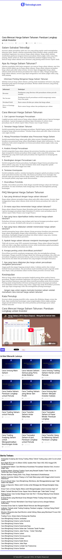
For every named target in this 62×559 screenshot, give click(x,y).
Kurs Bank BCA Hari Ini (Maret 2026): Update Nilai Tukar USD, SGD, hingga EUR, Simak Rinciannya (29, 463)
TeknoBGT (19, 557)
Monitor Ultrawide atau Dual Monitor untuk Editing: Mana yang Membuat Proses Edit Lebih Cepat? (31, 513)
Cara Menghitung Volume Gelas (12, 523)
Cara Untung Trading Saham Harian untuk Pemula (51, 372)
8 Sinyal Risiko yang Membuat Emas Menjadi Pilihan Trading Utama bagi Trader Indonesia (29, 498)
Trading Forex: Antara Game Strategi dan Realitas (18, 516)
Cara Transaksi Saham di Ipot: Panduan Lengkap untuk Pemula (29, 438)
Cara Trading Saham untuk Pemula (11, 413)
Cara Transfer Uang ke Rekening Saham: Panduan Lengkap (50, 437)
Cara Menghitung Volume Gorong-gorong (15, 536)
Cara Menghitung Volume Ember (12, 538)
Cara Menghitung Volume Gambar (13, 548)
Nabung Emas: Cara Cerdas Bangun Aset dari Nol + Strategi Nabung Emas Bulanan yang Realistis (30, 494)
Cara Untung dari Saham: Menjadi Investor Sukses (49, 393)
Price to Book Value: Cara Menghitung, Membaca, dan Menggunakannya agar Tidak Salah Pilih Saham (30, 481)
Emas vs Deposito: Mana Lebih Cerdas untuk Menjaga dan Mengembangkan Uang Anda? (29, 485)
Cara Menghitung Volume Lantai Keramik (15, 521)
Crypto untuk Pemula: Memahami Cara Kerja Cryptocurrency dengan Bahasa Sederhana (27, 502)
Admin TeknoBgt (9, 43)
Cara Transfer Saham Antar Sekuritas (28, 414)
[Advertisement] (31, 19)
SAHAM (30, 43)
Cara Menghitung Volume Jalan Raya (14, 543)
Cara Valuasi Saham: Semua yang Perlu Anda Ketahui (31, 372)
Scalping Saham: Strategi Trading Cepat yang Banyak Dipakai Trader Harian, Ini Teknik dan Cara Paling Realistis (28, 471)
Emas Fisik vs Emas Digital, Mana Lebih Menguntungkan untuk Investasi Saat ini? (29, 489)
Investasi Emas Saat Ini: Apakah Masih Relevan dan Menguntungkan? (25, 506)
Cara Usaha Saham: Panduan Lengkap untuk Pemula (10, 393)
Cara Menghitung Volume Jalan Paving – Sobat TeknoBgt (21, 531)
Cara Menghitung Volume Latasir (12, 533)
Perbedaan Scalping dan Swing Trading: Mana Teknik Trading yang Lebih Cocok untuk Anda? (31, 459)
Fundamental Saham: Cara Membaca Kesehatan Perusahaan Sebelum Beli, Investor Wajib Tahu (30, 467)
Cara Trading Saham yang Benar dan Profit (30, 393)
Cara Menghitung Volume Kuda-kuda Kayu (16, 526)
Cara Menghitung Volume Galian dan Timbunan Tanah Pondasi (22, 528)
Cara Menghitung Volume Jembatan (13, 518)
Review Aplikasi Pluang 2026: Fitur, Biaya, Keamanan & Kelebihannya (25, 475)
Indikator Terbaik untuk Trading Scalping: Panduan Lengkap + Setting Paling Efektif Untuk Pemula (30, 509)
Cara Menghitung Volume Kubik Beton (14, 541)
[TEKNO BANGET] (31, 4)
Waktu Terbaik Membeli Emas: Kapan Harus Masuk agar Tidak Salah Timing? (28, 491)
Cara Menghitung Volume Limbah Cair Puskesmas (18, 546)
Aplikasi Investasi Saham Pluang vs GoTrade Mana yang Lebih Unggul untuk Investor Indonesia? (30, 477)
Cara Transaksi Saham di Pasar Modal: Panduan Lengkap (49, 415)
